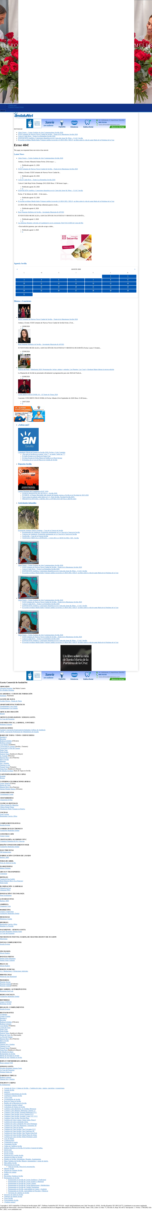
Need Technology (6, 895)
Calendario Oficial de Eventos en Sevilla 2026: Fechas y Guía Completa (41, 452)
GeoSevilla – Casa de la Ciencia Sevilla (35, 536)
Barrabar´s (3, 737)
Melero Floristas (5, 868)
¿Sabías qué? (12, 105)
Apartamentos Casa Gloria (8, 706)
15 (110, 283)
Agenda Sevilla (9, 1090)
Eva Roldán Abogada (7, 690)
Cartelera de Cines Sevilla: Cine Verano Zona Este (20, 1133)
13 (76, 283)
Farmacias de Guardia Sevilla (13, 1155)
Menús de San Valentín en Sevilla (11, 1057)
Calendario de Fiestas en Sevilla (14, 1107)
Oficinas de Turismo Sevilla (13, 1170)
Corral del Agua (5, 1027)
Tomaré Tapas (4, 767)
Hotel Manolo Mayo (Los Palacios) (11, 881)
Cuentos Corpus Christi (16, 107)
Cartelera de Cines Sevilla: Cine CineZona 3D (19, 1131)
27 (76, 290)
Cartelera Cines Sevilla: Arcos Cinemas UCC (19, 1114)
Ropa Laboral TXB (6, 1063)
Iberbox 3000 (4, 857)
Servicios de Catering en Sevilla (18, 1193)
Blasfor (2, 714)
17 (24, 287)
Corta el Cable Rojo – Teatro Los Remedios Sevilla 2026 (36, 136)
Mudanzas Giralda (6, 919)
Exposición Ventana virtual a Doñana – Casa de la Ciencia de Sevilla (40, 530)
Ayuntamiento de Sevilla (12, 1099)
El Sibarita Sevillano (6, 771)
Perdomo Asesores (6, 724)
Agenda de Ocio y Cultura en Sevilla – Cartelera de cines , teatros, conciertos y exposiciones (34, 1088)
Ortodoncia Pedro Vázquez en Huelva (12, 809)
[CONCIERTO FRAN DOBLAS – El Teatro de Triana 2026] (24, 393)
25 (41, 290)
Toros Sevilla (8, 1198)
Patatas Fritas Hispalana (8, 958)
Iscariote (2, 776)
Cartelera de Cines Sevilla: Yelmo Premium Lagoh (20, 1137)
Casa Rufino (4, 744)
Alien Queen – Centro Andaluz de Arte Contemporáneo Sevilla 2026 (40, 132)
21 (93, 287)
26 (58, 290)
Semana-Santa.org (6, 1072)
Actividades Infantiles (27, 503)
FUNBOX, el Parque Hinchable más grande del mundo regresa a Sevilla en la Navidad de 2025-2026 (55, 495)
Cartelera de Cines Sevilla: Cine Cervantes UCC (20, 1129)
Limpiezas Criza (5, 906)
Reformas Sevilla (5, 1004)
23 (128, 287)
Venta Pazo (3, 769)
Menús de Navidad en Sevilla (9, 1055)
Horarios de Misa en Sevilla (13, 1157)
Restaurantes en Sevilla (7, 1054)
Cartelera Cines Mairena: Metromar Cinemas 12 (19, 1110)
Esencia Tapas (4, 754)
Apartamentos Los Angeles (9, 708)
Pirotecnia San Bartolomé (8, 976)
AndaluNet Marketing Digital (9, 830)
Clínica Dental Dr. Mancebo (9, 805)
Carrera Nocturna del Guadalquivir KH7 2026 (33, 491)
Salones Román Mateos (7, 789)
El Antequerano (5, 1085)
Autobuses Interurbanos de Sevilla (15, 1094)
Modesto (3, 761)
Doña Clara (4, 750)
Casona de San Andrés (7, 879)
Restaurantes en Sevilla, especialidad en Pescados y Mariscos (28, 1191)
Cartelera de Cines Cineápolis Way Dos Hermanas (20, 1124)
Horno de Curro (5, 785)
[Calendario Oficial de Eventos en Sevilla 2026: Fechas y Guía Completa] (28, 450)
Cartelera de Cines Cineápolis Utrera (16, 1122)
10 (24, 283)
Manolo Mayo (4, 758)
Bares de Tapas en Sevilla (12, 1101)
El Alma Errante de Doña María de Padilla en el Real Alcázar (42, 458)
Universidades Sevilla (11, 1200)
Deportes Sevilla (25, 464)
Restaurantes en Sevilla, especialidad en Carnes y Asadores (27, 1189)
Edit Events (8, 1150)
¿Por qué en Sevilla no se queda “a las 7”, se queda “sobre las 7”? (43, 454)
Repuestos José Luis (6, 991)
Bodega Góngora (5, 743)
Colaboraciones (9, 1140)
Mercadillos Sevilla (10, 1163)
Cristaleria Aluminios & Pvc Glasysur (12, 841)
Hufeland (3, 696)
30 (128, 290)
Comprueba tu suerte (11, 1142)
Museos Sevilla (9, 1168)
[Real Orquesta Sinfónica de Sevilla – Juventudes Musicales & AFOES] (24, 342)
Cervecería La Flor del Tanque (10, 748)
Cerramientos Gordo (6, 794)
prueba (6, 1174)
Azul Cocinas (4, 814)
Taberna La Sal (5, 765)
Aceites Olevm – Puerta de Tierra (11, 701)
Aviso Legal (8, 1097)
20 (76, 287)
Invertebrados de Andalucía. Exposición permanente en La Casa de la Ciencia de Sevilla (51, 532)
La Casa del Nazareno (7, 719)
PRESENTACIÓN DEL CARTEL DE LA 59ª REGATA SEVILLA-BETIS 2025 (49, 499)
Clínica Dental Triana (7, 807)
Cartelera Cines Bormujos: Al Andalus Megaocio (20, 1109)
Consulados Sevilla (10, 1144)
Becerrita (3, 739)
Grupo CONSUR (6, 1002)
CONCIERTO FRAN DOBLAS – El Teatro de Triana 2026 (38, 394)
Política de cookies (10, 1172)
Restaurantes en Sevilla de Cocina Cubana (22, 1183)
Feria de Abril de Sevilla (8, 863)
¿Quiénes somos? (10, 1202)
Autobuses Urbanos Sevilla (13, 1096)
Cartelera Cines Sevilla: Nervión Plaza (16, 1118)
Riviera (2, 778)
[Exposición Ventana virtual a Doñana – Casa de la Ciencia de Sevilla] (28, 528)
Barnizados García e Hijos (8, 816)
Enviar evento (8, 1152)
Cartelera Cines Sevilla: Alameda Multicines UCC (20, 1112)
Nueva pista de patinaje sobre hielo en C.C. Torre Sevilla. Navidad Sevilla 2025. (48, 497)
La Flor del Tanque (6, 1037)
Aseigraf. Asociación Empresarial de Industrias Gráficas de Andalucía (22, 730)
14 (93, 283)
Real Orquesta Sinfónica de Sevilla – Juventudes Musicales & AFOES (41, 212)
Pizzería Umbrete (5, 984)
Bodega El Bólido (6, 741)
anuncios (7, 1092)
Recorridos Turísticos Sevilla (13, 1176)
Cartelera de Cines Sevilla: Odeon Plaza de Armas (20, 1135)
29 (110, 290)
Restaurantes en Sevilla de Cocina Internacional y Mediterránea (29, 1185)
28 (93, 290)
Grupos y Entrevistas (7, 912)
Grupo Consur (4, 836)
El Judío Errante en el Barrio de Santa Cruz (36, 456)
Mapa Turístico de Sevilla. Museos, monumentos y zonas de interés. (26, 1161)
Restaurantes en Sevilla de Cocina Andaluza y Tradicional (27, 1180)
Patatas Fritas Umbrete (7, 960)
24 (24, 290)
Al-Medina (3, 1014)
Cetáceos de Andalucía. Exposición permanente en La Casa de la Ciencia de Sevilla (49, 534)
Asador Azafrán (5, 1016)
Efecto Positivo (5, 953)
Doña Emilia (4, 752)
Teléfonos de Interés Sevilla (13, 1196)
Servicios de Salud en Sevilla (13, 1195)
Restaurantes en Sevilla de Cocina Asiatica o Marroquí (26, 1181)
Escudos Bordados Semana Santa (11, 931)
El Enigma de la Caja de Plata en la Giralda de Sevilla (39, 460)
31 (24, 294)
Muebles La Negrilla (6, 926)
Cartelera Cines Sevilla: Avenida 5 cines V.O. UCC (21, 1116)
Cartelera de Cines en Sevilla (13, 1127)
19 (58, 287)
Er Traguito (3, 756)
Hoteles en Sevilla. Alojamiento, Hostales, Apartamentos (22, 1159)
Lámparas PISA (5, 890)
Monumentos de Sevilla (12, 1165)
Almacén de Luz (5, 888)
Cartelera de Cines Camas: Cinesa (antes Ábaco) (20, 1120)
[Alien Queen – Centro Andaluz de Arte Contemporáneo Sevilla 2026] (28, 563)
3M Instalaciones (5, 852)
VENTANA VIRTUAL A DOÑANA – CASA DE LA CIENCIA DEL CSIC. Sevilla (50, 538)
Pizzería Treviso (5, 982)
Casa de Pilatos (9, 1138)
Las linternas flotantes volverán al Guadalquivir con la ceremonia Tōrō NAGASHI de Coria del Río (50, 223)
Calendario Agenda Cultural (13, 1105)
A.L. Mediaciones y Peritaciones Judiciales (14, 971)
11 (41, 283)
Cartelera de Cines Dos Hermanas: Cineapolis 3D (20, 1125)
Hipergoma (3, 939)
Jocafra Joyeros (5, 825)
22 (110, 287)
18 (41, 287)
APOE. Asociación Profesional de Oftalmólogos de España (19, 732)
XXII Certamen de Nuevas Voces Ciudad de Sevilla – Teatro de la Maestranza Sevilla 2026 (48, 134)
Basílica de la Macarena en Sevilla (15, 1103)
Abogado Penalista (6, 688)
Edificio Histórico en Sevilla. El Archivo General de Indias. (23, 1148)
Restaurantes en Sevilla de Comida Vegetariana (23, 1187)
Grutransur (3, 874)
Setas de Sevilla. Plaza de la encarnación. (21, 1166)
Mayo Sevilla (4, 759)
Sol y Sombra (4, 763)
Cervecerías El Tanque (7, 746)
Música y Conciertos (22, 301)
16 (128, 283)
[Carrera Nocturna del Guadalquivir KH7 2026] (28, 489)
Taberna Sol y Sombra (7, 1044)
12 (58, 283)
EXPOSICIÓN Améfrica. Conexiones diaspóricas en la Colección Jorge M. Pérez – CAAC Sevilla (50, 138)
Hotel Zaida (4, 883)
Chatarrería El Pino (6, 800)
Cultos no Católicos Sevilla (13, 1146)
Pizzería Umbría (5, 986)
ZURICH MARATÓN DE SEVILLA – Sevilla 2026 (39, 493)
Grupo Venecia (5, 783)
